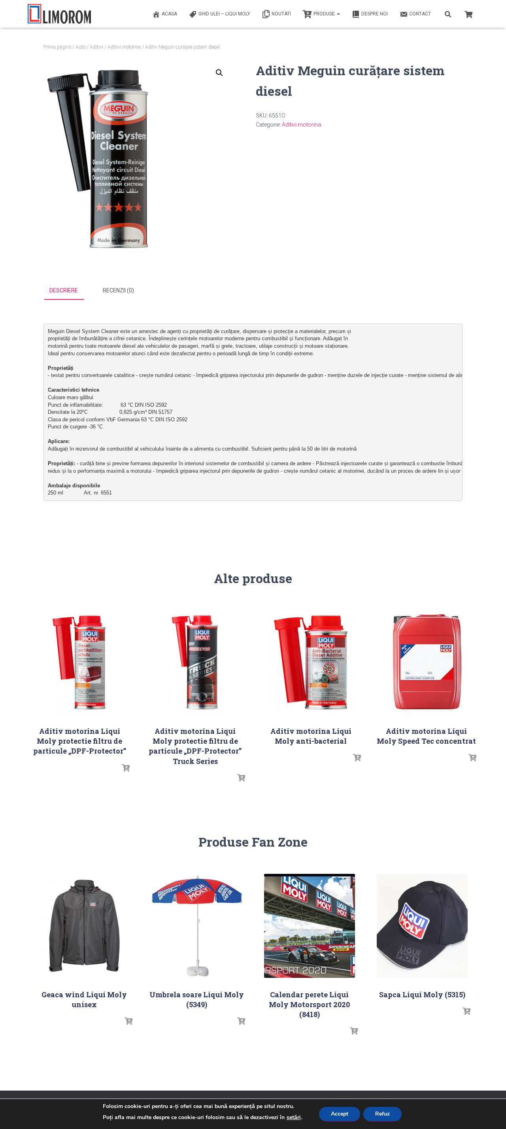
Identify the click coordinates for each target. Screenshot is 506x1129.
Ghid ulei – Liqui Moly (224, 14)
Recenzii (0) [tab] (118, 290)
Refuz (382, 1114)
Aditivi (96, 47)
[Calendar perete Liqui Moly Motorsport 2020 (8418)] (309, 926)
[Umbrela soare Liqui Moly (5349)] (196, 926)
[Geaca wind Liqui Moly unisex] (84, 926)
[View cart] (468, 13)
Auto (80, 47)
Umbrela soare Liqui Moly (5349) (196, 999)
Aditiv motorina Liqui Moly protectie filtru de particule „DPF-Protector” (79, 741)
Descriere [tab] (63, 290)
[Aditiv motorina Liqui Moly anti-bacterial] (310, 662)
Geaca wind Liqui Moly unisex (84, 999)
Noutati (281, 14)
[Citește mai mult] (126, 768)
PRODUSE (324, 14)
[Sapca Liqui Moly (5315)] (422, 926)
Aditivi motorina (124, 47)
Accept (339, 1114)
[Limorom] (59, 14)
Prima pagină (57, 47)
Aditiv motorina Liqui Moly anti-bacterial (310, 736)
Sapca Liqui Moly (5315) (422, 994)
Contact (420, 14)
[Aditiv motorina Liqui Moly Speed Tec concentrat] (426, 662)
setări (294, 1117)
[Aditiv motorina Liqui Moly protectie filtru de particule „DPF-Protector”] (79, 662)
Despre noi (374, 14)
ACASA (169, 14)
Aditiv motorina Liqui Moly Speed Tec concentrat (426, 736)
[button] (219, 73)
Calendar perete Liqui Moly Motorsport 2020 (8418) (309, 1004)
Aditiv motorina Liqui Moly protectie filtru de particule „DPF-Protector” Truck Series (195, 746)
